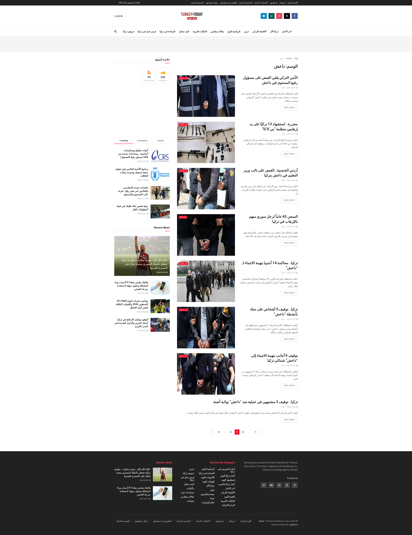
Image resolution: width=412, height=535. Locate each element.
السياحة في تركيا (167, 31)
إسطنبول (273, 3)
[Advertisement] (206, 43)
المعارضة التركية (245, 3)
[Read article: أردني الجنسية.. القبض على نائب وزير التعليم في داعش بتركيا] (206, 188)
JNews (261, 521)
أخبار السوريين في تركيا (226, 470)
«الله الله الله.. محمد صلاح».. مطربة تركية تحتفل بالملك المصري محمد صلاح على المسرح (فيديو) (144, 263)
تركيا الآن (274, 31)
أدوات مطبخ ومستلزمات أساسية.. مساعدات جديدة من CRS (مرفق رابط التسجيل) (133, 154)
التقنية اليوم (229, 496)
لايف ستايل (184, 31)
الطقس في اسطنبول (228, 3)
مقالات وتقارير (217, 31)
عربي (246, 31)
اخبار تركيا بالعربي (226, 484)
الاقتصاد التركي (260, 31)
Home (289, 58)
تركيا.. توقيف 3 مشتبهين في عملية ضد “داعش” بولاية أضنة (255, 402)
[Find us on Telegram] (264, 16)
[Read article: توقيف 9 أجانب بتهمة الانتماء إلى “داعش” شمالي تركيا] (206, 374)
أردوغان (282, 3)
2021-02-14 (291, 134)
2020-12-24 (291, 407)
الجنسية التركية (197, 3)
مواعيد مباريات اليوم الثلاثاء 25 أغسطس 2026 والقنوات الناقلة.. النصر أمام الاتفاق (131, 304)
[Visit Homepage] (191, 15)
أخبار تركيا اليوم (228, 475)
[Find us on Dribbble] (264, 485)
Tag (296, 58)
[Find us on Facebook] (295, 16)
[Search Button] (115, 31)
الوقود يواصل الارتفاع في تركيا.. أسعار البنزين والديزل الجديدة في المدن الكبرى (131, 323)
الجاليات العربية (200, 31)
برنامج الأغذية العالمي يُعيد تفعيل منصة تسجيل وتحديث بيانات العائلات (131, 172)
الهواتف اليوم (208, 481)
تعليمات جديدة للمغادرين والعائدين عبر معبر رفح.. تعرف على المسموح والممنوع (133, 191)
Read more (288, 107)
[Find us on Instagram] (279, 16)
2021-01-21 (291, 366)
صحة (212, 498)
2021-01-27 (291, 227)
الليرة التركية (292, 3)
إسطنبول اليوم (228, 480)
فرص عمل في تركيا (147, 31)
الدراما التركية (228, 505)
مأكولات (190, 488)
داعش (281, 58)
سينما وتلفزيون (208, 494)
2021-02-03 (291, 180)
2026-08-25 (161, 272)
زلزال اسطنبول (212, 3)
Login (117, 16)
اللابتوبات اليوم (208, 477)
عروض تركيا (128, 31)
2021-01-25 (291, 273)
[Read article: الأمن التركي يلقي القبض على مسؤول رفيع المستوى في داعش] (206, 96)
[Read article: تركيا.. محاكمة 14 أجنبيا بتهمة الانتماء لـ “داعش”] (206, 281)
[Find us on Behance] (271, 485)
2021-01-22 (291, 319)
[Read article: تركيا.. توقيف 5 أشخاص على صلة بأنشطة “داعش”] (206, 327)
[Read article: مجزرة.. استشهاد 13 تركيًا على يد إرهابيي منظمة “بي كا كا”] (206, 142)
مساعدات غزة (187, 492)
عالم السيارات (208, 502)
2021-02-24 (291, 88)
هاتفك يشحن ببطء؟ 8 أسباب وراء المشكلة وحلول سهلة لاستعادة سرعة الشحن (131, 286)
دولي (212, 490)
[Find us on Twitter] (287, 16)
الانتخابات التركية (261, 3)
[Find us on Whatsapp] (271, 16)
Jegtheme (293, 525)
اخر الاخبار (287, 31)
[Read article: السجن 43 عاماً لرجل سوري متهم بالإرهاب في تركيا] (206, 235)
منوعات (190, 501)
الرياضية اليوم (234, 31)
